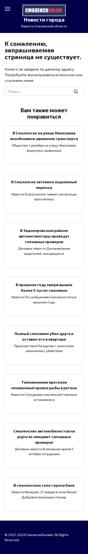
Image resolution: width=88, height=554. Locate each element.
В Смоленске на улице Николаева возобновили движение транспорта (44, 136)
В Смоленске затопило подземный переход (44, 184)
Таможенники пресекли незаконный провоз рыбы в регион (44, 385)
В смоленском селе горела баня (44, 485)
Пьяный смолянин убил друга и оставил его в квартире (44, 336)
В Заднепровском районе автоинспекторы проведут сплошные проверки (44, 236)
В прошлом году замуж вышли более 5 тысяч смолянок (44, 287)
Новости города (44, 19)
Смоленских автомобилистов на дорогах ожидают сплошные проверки (44, 436)
